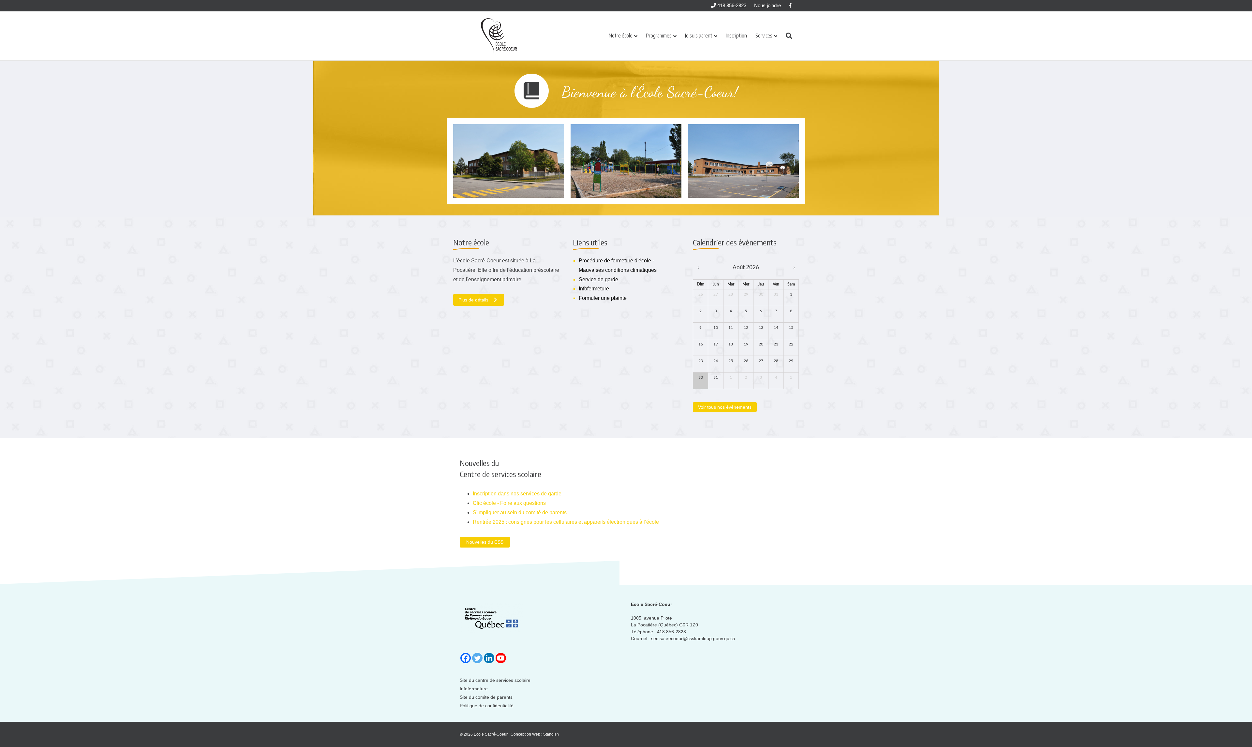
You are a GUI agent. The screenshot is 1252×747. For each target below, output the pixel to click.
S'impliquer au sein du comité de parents (520, 512)
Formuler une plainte (603, 298)
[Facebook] (465, 658)
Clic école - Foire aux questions (509, 503)
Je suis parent (698, 35)
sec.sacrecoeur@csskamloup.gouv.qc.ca (693, 638)
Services (763, 35)
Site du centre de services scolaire (495, 680)
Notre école (621, 35)
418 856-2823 (731, 5)
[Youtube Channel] (501, 658)
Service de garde (598, 279)
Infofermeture (594, 288)
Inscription (736, 35)
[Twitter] (477, 658)
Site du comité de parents (486, 697)
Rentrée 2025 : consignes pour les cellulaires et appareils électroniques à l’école (566, 522)
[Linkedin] (489, 658)
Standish (551, 734)
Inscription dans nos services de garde (517, 493)
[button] (485, 542)
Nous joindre (767, 5)
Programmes (659, 35)
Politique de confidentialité (487, 705)
